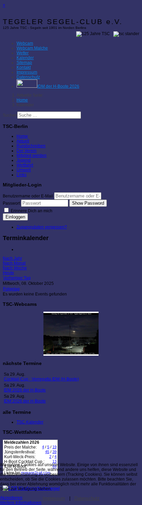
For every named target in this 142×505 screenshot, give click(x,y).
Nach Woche (15, 268)
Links (22, 174)
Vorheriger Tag (17, 278)
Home (22, 136)
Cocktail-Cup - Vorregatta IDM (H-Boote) (41, 379)
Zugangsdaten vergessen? (42, 227)
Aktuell (23, 141)
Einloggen (15, 216)
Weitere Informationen (20, 502)
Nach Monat (14, 263)
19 (54, 447)
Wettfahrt (25, 165)
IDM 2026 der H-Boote (25, 390)
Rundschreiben (31, 145)
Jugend (24, 160)
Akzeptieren (11, 497)
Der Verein (27, 150)
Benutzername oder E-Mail (28, 196)
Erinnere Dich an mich (31, 210)
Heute (8, 272)
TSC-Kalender (30, 422)
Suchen (10, 115)
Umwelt (24, 170)
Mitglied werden (32, 155)
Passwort (11, 203)
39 (54, 452)
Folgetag (11, 289)
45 (47, 452)
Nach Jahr (12, 258)
